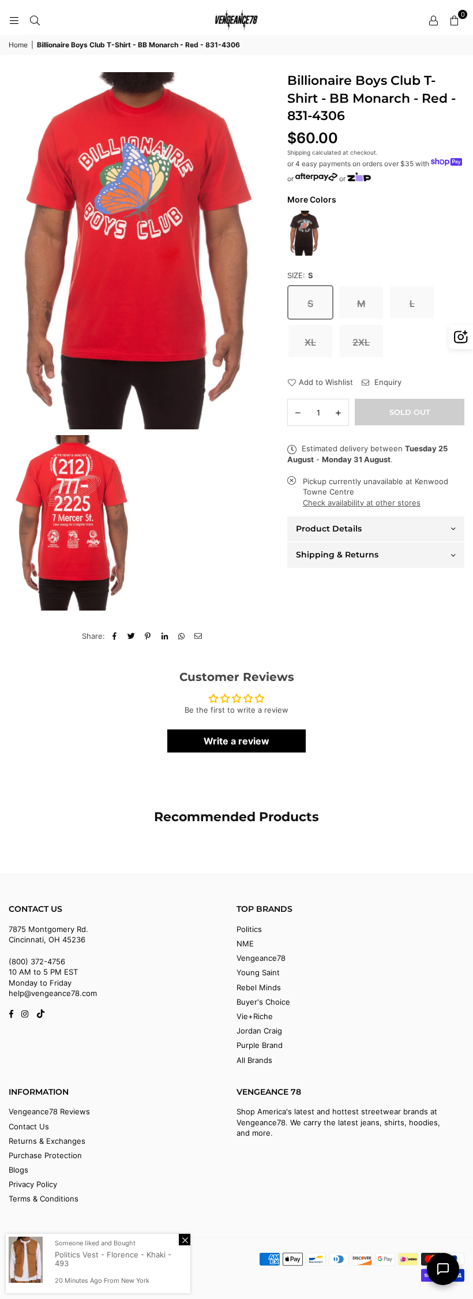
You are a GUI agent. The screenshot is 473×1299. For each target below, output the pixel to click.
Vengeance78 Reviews (49, 1111)
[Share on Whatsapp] (181, 636)
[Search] (34, 20)
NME (245, 943)
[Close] (184, 1239)
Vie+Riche (254, 1016)
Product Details (329, 528)
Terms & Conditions (43, 1198)
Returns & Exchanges (47, 1140)
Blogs (18, 1169)
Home (18, 44)
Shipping (298, 152)
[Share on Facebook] (114, 636)
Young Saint (258, 972)
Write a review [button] (236, 741)
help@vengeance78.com (53, 993)
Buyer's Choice (263, 1001)
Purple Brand (259, 1045)
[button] (454, 20)
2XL (361, 342)
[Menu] (13, 20)
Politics (249, 929)
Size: (300, 275)
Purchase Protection (45, 1155)
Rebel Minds (258, 987)
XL (310, 342)
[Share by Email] (198, 636)
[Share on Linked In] (164, 636)
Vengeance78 (261, 958)
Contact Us (29, 1126)
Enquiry (386, 382)
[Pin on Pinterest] (148, 636)
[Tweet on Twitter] (131, 636)
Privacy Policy (33, 1184)
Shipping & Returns (337, 554)
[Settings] (433, 20)
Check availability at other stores (362, 502)
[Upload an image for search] (461, 337)
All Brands (254, 1060)
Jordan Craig (259, 1030)
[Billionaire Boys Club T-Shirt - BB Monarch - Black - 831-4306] (304, 233)
